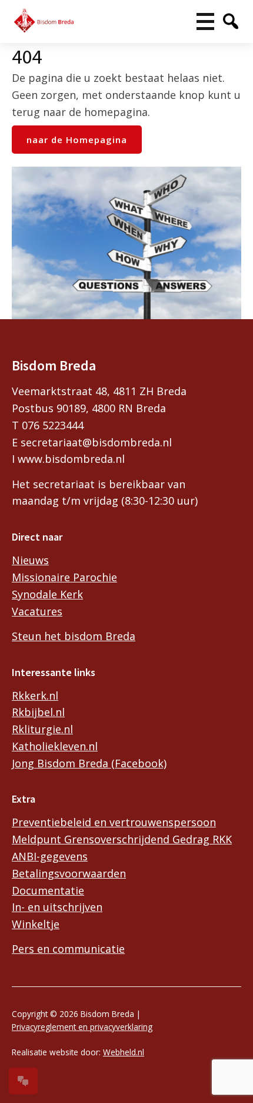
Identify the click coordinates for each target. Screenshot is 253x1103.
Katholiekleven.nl (55, 746)
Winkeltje (35, 924)
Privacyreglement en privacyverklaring (82, 1026)
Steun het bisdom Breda (73, 636)
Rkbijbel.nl (38, 712)
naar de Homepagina (76, 139)
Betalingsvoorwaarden (69, 873)
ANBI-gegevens (50, 856)
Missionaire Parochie (64, 577)
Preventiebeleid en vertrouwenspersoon (114, 822)
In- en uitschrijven (57, 907)
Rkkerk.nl (35, 695)
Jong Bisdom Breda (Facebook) (89, 763)
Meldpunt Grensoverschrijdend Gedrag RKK (122, 839)
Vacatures (37, 611)
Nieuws (30, 560)
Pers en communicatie (68, 949)
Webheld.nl (123, 1052)
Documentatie (48, 890)
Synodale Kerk (47, 594)
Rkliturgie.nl (42, 729)
